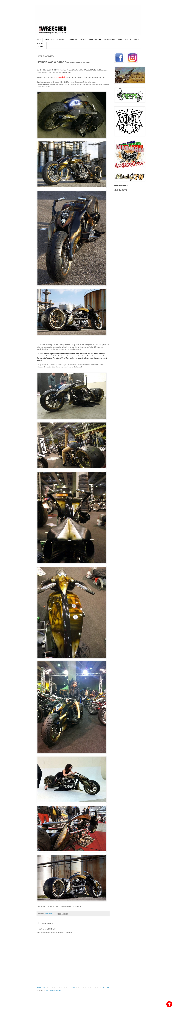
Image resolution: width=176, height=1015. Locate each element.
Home (73, 987)
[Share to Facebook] (64, 914)
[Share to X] (62, 914)
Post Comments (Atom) (53, 991)
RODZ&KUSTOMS (95, 40)
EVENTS (82, 40)
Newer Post (41, 987)
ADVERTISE (41, 43)
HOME (39, 40)
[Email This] (58, 914)
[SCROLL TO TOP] (169, 1004)
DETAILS (128, 40)
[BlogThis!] (60, 914)
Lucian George (48, 913)
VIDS (120, 40)
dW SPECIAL (61, 40)
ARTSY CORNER (109, 40)
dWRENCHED (49, 40)
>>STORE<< (41, 47)
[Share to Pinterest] (67, 914)
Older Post (105, 987)
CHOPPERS (72, 40)
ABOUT (136, 40)
